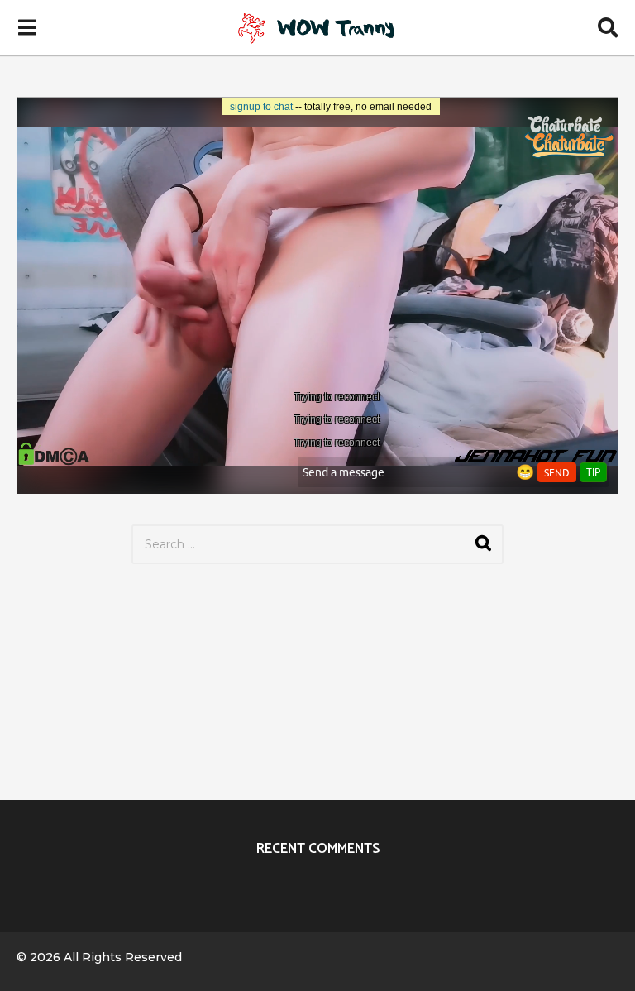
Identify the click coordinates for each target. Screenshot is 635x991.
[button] (27, 27)
